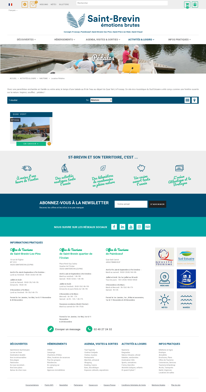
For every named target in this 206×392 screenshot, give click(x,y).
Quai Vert (20, 114)
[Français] (14, 4)
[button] (187, 4)
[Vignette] (187, 100)
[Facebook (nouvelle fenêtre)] (114, 227)
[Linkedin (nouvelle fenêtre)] (122, 227)
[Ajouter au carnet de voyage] (49, 143)
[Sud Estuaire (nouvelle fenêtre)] (186, 257)
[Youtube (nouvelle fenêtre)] (131, 227)
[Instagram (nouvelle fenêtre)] (139, 227)
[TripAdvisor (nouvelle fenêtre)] (148, 227)
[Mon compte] (195, 4)
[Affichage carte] (194, 100)
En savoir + (31, 143)
